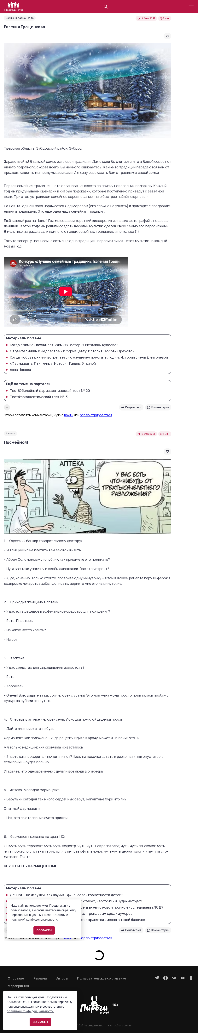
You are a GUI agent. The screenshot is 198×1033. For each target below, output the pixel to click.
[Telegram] (157, 978)
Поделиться (133, 407)
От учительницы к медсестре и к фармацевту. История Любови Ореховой (72, 351)
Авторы (62, 978)
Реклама (40, 978)
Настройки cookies (119, 1025)
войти (68, 415)
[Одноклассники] (191, 978)
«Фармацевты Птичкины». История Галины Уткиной (53, 364)
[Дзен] (165, 978)
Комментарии (160, 407)
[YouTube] (182, 978)
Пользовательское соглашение (101, 978)
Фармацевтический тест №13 (39, 397)
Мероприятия (18, 986)
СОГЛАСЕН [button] (40, 1022)
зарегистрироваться (96, 415)
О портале (16, 978)
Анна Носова (20, 370)
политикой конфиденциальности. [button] (30, 1011)
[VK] (174, 978)
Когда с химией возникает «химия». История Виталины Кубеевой (64, 345)
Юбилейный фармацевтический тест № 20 (50, 391)
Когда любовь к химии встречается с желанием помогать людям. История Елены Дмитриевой (89, 357)
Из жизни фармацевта (20, 18)
